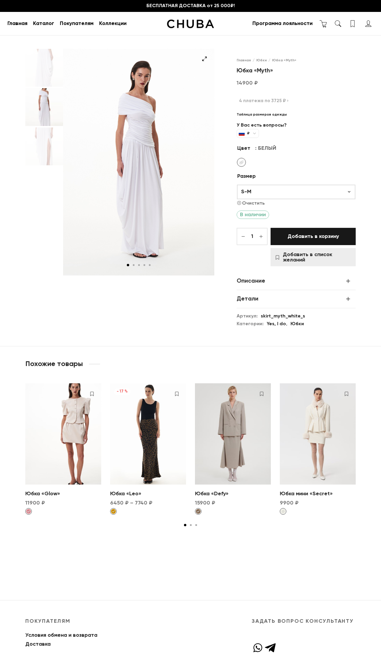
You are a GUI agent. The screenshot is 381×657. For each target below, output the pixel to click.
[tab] (296, 281)
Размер (246, 176)
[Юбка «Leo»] (148, 434)
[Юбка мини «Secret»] (318, 434)
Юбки (261, 60)
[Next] (357, 433)
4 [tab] (144, 265)
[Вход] (368, 23)
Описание (251, 281)
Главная (17, 23)
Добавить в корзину (313, 236)
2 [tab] (134, 265)
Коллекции (113, 23)
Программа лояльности (282, 23)
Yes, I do (276, 323)
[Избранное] (353, 23)
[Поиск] (338, 23)
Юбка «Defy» (212, 493)
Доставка (38, 644)
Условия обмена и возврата (61, 635)
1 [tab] (128, 265)
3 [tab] (139, 265)
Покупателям (76, 23)
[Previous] (23, 433)
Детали (247, 299)
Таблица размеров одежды (262, 114)
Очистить (253, 203)
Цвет (243, 148)
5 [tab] (150, 265)
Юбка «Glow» (42, 493)
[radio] (241, 162)
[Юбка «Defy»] (233, 434)
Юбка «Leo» (125, 493)
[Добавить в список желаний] (92, 393)
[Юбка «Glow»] (63, 434)
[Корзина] (323, 23)
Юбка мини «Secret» (306, 493)
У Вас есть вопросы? (262, 125)
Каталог (43, 23)
